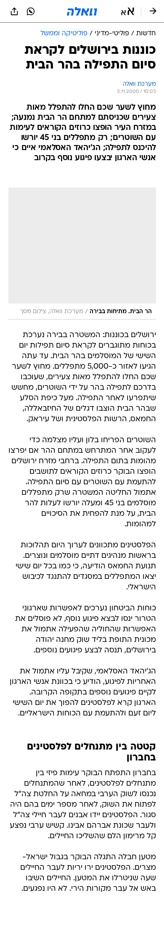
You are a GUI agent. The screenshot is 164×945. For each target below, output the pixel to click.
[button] (127, 11)
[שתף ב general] (14, 11)
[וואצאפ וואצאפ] (30, 11)
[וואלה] (82, 11)
